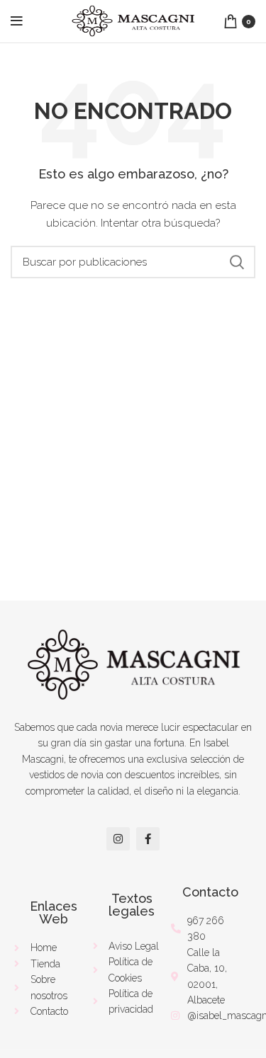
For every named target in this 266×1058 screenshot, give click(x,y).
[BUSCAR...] (236, 262)
